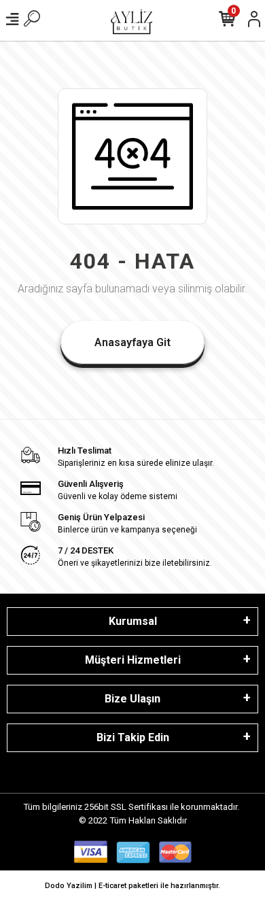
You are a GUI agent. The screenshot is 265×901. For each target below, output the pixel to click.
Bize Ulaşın (132, 698)
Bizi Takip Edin (132, 737)
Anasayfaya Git (132, 342)
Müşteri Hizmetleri (133, 659)
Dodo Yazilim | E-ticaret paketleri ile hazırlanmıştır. (132, 885)
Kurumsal (133, 621)
